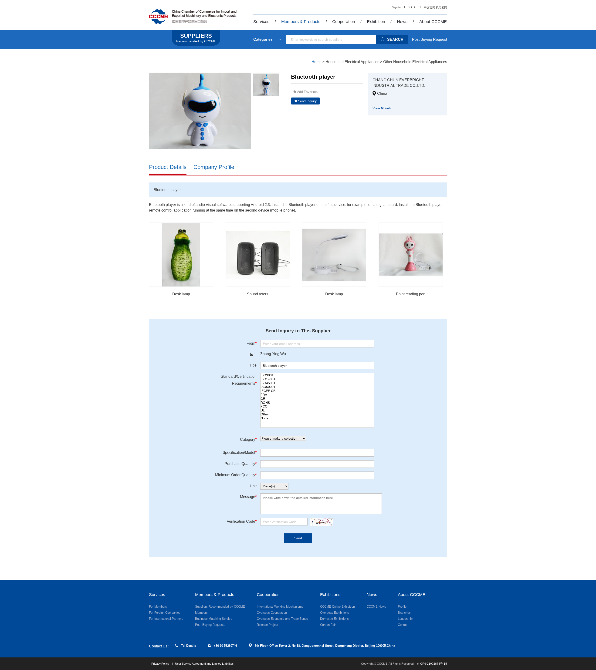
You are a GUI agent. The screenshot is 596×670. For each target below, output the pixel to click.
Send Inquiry (307, 101)
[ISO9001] (317, 375)
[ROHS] (317, 403)
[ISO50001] (317, 387)
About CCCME (433, 21)
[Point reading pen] (411, 254)
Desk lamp (181, 294)
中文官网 (429, 7)
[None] (317, 418)
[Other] (317, 414)
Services (261, 21)
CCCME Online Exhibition (337, 606)
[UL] (317, 410)
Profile (402, 606)
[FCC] (317, 406)
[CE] (317, 399)
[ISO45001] (317, 383)
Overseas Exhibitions (334, 612)
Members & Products (300, 21)
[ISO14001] (317, 379)
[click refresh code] (320, 522)
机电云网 (441, 7)
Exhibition (376, 21)
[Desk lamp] (181, 254)
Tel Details (188, 645)
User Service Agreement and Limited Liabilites (204, 663)
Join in (412, 7)
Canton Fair (328, 624)
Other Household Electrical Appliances (415, 62)
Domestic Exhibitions (334, 618)
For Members (158, 606)
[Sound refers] (258, 254)
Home (317, 62)
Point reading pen (410, 294)
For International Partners (166, 618)
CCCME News (376, 606)
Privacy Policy (160, 663)
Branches (404, 612)
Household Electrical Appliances (352, 62)
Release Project (267, 624)
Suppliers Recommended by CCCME (220, 606)
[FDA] (317, 395)
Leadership (405, 618)
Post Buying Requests (210, 624)
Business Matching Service (213, 618)
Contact (403, 624)
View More (381, 108)
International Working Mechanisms (280, 606)
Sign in (396, 7)
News (402, 21)
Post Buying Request (429, 39)
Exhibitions (330, 594)
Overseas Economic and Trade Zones (282, 618)
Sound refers (257, 294)
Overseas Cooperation (272, 612)
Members (201, 612)
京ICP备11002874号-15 (432, 663)
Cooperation (343, 21)
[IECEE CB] (317, 391)
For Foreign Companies (164, 612)
